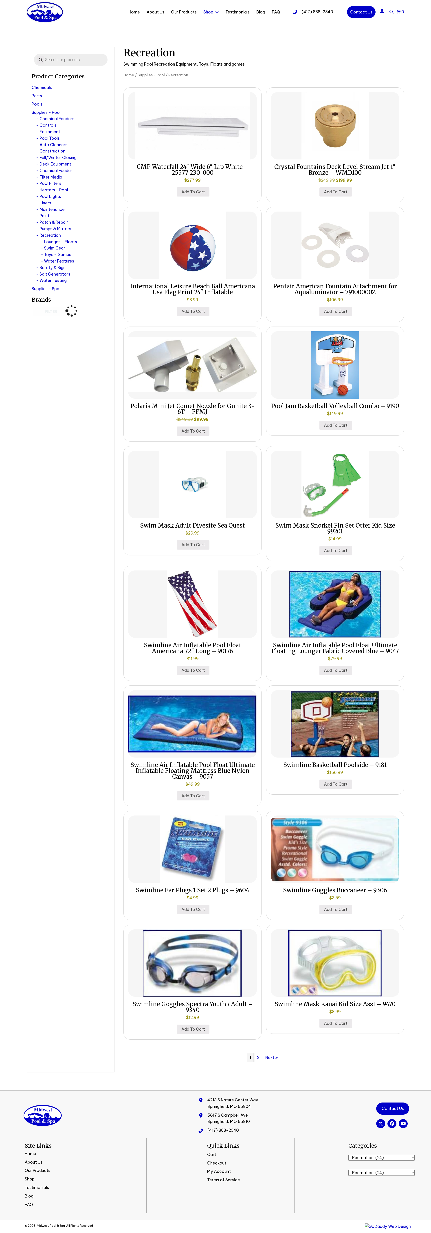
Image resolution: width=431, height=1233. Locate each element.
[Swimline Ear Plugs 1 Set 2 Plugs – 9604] (192, 848)
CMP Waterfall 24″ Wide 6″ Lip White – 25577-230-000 (192, 169)
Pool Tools (50, 138)
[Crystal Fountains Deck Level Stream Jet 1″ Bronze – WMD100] (335, 125)
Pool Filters (50, 183)
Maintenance (52, 209)
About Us (33, 1162)
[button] (380, 1123)
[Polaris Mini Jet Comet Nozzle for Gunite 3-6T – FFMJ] (192, 364)
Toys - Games (57, 254)
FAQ (29, 1204)
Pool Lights (50, 196)
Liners (45, 203)
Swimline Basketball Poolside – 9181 (335, 765)
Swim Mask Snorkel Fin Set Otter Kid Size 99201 (335, 528)
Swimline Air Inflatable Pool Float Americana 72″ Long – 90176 (192, 648)
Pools (37, 104)
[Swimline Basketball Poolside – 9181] (335, 723)
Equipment (50, 131)
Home (128, 75)
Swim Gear (54, 248)
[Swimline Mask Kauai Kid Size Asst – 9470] (335, 962)
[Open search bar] (391, 11)
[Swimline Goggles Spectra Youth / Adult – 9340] (192, 962)
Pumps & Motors (55, 228)
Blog (29, 1196)
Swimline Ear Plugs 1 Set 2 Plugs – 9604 (192, 890)
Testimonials (37, 1187)
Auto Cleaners (53, 144)
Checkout (216, 1163)
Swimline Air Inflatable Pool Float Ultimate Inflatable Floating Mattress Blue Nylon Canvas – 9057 (192, 770)
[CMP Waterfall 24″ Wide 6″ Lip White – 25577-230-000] (192, 125)
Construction (52, 151)
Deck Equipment (55, 164)
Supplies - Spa (45, 288)
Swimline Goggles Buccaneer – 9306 (335, 890)
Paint (44, 215)
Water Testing (53, 280)
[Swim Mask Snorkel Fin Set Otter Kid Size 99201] (335, 484)
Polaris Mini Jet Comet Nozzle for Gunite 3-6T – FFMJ (192, 408)
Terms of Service (223, 1179)
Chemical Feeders (57, 118)
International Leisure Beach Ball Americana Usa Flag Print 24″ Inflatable (192, 289)
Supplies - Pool (46, 112)
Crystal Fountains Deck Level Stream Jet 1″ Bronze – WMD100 (335, 169)
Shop (30, 1179)
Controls (48, 125)
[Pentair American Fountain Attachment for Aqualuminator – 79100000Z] (335, 244)
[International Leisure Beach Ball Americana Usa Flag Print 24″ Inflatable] (192, 244)
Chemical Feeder (56, 170)
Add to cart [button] (193, 191)
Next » (271, 1057)
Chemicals (42, 87)
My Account (219, 1171)
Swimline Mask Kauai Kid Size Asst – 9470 (335, 1004)
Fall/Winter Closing (58, 157)
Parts (37, 95)
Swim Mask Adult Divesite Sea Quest (192, 525)
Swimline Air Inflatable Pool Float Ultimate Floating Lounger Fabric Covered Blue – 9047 (335, 648)
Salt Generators (55, 274)
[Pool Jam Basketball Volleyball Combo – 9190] (335, 364)
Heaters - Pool (54, 189)
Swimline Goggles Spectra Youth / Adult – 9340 (192, 1007)
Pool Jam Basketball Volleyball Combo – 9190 (335, 406)
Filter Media (51, 177)
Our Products (37, 1170)
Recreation (50, 235)
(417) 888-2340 (317, 11)
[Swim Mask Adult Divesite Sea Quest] (192, 484)
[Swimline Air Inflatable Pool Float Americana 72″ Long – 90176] (192, 603)
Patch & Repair (54, 222)
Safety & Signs (54, 267)
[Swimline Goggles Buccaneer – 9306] (335, 848)
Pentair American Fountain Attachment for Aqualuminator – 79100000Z (335, 289)
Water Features (59, 261)
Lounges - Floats (60, 241)
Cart (211, 1154)
